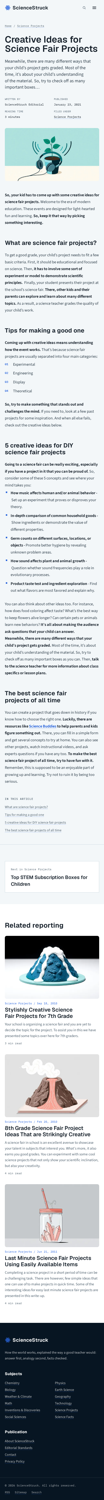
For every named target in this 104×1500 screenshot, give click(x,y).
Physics (60, 1383)
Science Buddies (42, 726)
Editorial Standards (18, 1448)
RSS (7, 1492)
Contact (10, 1454)
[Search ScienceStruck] (84, 7)
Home (8, 26)
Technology (63, 1403)
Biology (10, 1389)
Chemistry (12, 1383)
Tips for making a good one (24, 814)
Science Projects (30, 26)
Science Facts (64, 1417)
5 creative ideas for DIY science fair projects (35, 822)
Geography (63, 1396)
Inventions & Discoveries (22, 1410)
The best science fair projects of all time (33, 830)
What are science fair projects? (26, 807)
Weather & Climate (18, 1396)
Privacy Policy (15, 1461)
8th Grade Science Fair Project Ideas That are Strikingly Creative (47, 1131)
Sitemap (21, 1492)
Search (36, 1492)
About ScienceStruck (19, 1441)
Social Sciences (15, 1417)
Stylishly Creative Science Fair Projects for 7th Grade (39, 1013)
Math (8, 1403)
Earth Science (64, 1389)
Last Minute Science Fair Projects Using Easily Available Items (48, 1261)
